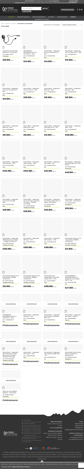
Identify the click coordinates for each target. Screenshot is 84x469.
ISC (45, 321)
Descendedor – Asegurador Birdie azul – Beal (52, 89)
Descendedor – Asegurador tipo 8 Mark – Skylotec (73, 315)
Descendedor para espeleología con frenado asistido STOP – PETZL (51, 277)
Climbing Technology (28, 207)
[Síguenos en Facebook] (77, 9)
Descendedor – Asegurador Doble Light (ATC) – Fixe (52, 126)
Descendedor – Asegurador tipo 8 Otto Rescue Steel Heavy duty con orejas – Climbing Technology (10, 355)
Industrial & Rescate (23, 17)
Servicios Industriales (38, 17)
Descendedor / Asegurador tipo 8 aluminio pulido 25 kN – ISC (52, 354)
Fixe (45, 131)
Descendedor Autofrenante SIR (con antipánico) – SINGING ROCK (73, 354)
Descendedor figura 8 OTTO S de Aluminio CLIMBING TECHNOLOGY (31, 277)
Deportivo (11, 17)
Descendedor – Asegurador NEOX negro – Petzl (31, 353)
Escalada (13, 23)
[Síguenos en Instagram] (79, 9)
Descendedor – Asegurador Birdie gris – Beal (73, 89)
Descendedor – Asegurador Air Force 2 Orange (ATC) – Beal (10, 90)
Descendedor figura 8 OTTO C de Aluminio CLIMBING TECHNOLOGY (73, 240)
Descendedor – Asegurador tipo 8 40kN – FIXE (52, 162)
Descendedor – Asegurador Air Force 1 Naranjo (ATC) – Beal (52, 52)
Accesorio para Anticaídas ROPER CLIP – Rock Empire (10, 51)
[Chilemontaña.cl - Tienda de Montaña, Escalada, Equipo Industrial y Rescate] (10, 9)
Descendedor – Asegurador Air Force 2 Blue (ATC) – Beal (73, 51)
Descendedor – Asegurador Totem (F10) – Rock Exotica (73, 200)
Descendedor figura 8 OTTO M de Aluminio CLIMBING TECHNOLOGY (11, 277)
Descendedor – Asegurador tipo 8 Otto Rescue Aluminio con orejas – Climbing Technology (31, 202)
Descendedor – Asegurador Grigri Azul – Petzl (31, 315)
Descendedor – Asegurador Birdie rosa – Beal (10, 126)
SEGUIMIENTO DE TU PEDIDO (42, 19)
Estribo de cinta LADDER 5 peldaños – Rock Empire (10, 392)
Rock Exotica (68, 168)
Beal (24, 57)
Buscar (44, 8)
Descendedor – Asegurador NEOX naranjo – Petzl (52, 239)
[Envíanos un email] (81, 9)
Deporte (7, 23)
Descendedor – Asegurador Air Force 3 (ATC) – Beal (31, 89)
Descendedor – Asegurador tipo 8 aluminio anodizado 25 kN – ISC (52, 316)
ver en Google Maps (54, 1)
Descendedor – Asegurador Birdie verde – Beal (31, 126)
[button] (27, 11)
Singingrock (68, 359)
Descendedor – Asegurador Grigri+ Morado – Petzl (10, 162)
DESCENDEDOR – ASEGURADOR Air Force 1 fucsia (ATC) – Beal (30, 52)
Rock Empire (6, 56)
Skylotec (67, 320)
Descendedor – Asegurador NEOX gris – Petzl (31, 239)
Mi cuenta (51, 17)
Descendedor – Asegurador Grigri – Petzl (73, 126)
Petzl (66, 131)
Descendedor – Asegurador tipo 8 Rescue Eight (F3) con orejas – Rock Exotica (52, 201)
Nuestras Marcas (62, 17)
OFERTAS (73, 17)
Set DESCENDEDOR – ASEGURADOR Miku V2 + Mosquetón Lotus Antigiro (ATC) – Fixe (72, 278)
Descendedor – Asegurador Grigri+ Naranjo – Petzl (31, 162)
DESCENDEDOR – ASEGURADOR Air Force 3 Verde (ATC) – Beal (9, 316)
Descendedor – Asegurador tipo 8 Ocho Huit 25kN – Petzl (10, 201)
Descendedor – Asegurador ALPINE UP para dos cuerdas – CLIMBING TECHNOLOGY (10, 240)
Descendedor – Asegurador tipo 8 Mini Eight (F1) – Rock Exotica (73, 163)
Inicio (2, 23)
